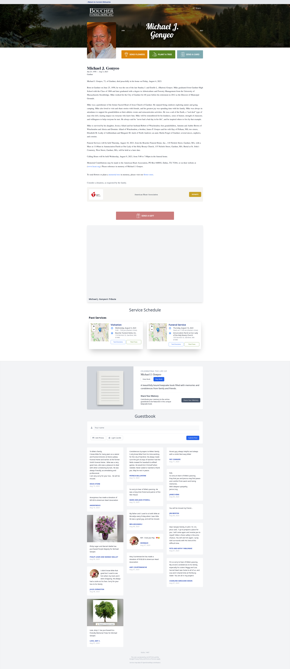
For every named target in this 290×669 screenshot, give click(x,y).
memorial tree (114, 174)
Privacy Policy (138, 659)
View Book (146, 379)
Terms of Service (151, 659)
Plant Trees (133, 342)
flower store (148, 174)
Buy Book (158, 379)
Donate (195, 194)
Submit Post (192, 438)
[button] (99, 330)
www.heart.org (94, 166)
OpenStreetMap (147, 663)
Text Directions (118, 342)
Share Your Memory (190, 400)
